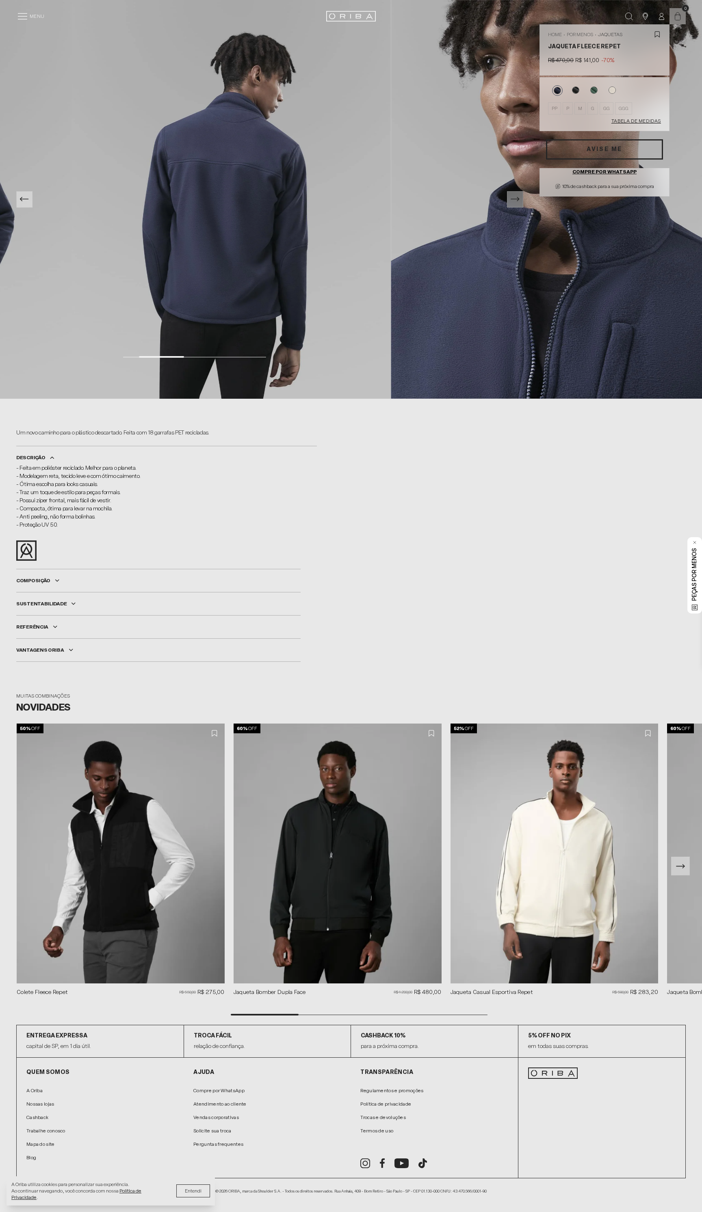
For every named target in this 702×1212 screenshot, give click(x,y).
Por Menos (580, 34)
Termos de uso (376, 1131)
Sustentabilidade (41, 604)
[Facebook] (382, 1163)
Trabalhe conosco (45, 1131)
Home (555, 34)
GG (606, 108)
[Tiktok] (422, 1163)
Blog (31, 1157)
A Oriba (34, 1090)
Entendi (193, 1191)
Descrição (30, 457)
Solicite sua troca (212, 1131)
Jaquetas (610, 34)
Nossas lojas (40, 1104)
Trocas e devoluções (383, 1117)
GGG (623, 108)
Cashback (37, 1117)
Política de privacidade (385, 1104)
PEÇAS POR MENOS (694, 574)
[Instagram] (365, 1163)
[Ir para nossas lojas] (645, 16)
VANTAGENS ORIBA (40, 650)
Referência (32, 627)
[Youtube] (401, 1163)
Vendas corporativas (216, 1117)
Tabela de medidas (636, 121)
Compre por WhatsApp (604, 172)
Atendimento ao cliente (220, 1104)
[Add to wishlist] (657, 34)
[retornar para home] (351, 16)
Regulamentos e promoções (391, 1090)
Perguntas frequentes (218, 1144)
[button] (680, 866)
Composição (33, 580)
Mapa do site (40, 1144)
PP (554, 108)
